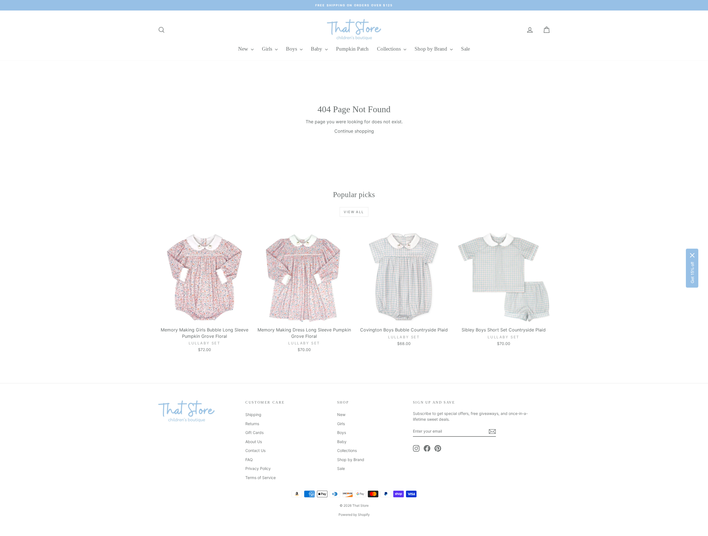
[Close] (692, 255)
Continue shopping (354, 131)
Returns (252, 423)
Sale (465, 49)
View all (354, 212)
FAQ (249, 459)
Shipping (253, 414)
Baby (317, 49)
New (243, 49)
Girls (268, 49)
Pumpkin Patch (352, 49)
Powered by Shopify (354, 515)
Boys (292, 49)
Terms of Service (260, 477)
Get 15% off (692, 272)
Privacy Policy (258, 468)
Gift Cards (254, 432)
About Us (253, 441)
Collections (389, 49)
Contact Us (255, 450)
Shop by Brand (432, 49)
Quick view (204, 318)
